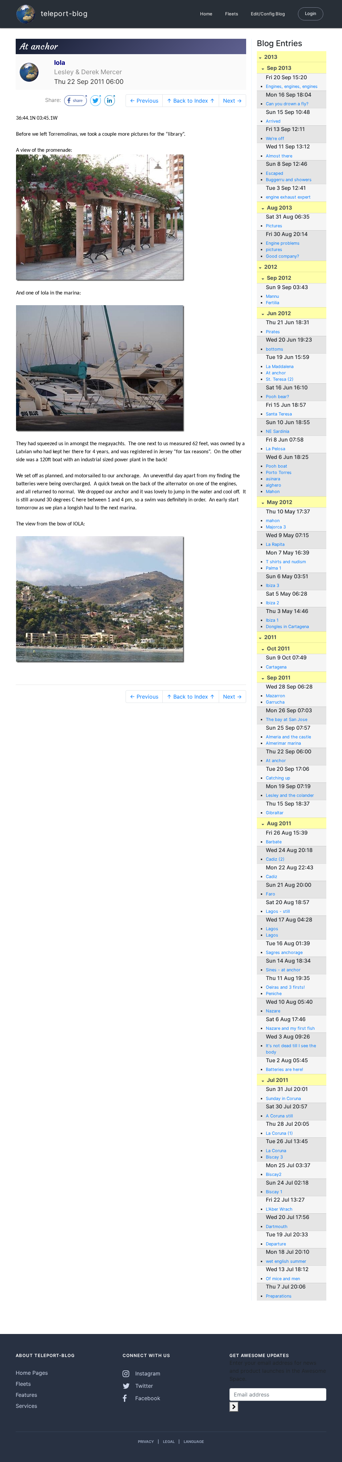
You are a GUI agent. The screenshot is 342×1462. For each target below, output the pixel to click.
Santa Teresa (279, 413)
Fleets (231, 13)
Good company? (282, 256)
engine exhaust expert (288, 197)
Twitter (143, 1385)
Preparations (279, 1296)
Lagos (272, 928)
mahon (273, 520)
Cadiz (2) (275, 859)
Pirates (273, 331)
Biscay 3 (274, 1157)
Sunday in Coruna (283, 1098)
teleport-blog (63, 13)
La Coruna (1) (279, 1133)
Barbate (274, 841)
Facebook (147, 1398)
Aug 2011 (278, 823)
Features (26, 1394)
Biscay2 (274, 1174)
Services (26, 1406)
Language (194, 1441)
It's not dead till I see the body (291, 1049)
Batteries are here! (284, 1069)
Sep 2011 (278, 677)
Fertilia (272, 302)
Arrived (273, 121)
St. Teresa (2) (280, 379)
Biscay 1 (274, 1191)
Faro (270, 893)
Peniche (274, 993)
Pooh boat (276, 466)
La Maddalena (280, 366)
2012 (270, 266)
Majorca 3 (276, 526)
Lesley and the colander (290, 795)
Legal (169, 1441)
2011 (270, 637)
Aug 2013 (279, 207)
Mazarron (275, 695)
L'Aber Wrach (279, 1209)
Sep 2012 (278, 277)
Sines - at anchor (283, 969)
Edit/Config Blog (268, 13)
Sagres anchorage (284, 952)
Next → (232, 100)
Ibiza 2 (272, 602)
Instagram (147, 1373)
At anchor (276, 372)
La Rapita (275, 544)
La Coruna (276, 1150)
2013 (270, 56)
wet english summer (286, 1261)
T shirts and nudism (286, 561)
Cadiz (271, 876)
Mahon (273, 491)
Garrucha (275, 702)
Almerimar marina (283, 743)
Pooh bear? (277, 396)
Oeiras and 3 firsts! (285, 987)
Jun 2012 (278, 313)
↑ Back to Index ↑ (191, 100)
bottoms (274, 349)
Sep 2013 (279, 68)
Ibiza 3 (272, 585)
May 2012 (279, 502)
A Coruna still (279, 1115)
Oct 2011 (278, 648)
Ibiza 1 (272, 620)
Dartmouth (277, 1226)
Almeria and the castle (288, 736)
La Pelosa (275, 448)
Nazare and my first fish (290, 1028)
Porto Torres (279, 472)
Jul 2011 (277, 1080)
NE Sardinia (277, 431)
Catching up (278, 777)
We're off (275, 138)
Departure (276, 1243)
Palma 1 (273, 568)
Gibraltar (275, 812)
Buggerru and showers (289, 179)
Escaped (274, 173)
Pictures (274, 225)
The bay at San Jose (286, 719)
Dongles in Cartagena (287, 626)
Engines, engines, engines (292, 86)
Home (206, 13)
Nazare (273, 1010)
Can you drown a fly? (287, 103)
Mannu (272, 296)
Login (310, 13)
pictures (274, 249)
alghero (273, 485)
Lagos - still (278, 911)
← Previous (144, 100)
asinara (273, 478)
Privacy (146, 1441)
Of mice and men (283, 1278)
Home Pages (32, 1372)
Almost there (279, 155)
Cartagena (276, 666)
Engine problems (283, 243)
